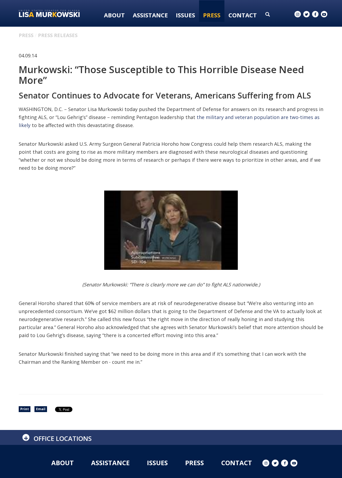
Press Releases (57, 35)
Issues (185, 15)
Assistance (150, 15)
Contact (242, 15)
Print (24, 409)
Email (40, 409)
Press (211, 15)
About (114, 15)
